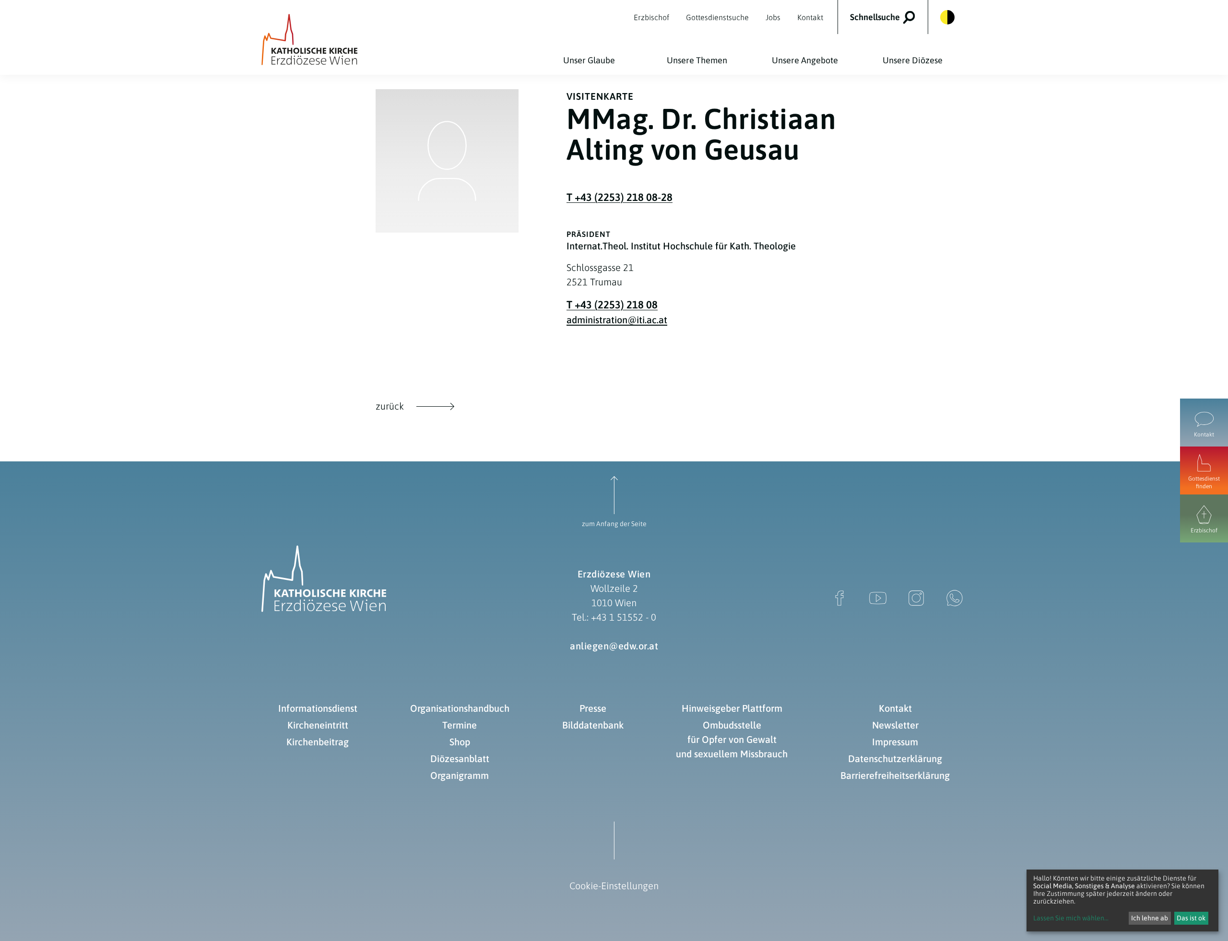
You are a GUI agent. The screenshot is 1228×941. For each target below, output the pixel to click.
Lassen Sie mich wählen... (1071, 918)
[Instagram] (916, 598)
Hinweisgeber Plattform (732, 708)
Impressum (895, 741)
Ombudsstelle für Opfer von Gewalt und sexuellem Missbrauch (732, 739)
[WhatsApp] (955, 598)
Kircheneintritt (317, 724)
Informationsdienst (317, 708)
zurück (390, 406)
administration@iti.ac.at (617, 319)
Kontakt (895, 708)
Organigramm (459, 775)
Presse (592, 708)
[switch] (889, 17)
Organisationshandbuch (459, 708)
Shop (459, 741)
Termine (459, 724)
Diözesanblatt (459, 758)
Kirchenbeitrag (317, 741)
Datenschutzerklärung (895, 758)
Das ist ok (1191, 918)
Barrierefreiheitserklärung (895, 775)
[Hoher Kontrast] (947, 17)
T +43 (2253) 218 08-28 (620, 197)
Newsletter (895, 724)
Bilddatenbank (593, 724)
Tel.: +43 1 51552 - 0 (614, 617)
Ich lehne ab (1149, 918)
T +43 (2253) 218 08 (612, 304)
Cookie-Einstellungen (614, 885)
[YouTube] (878, 598)
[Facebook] (839, 598)
